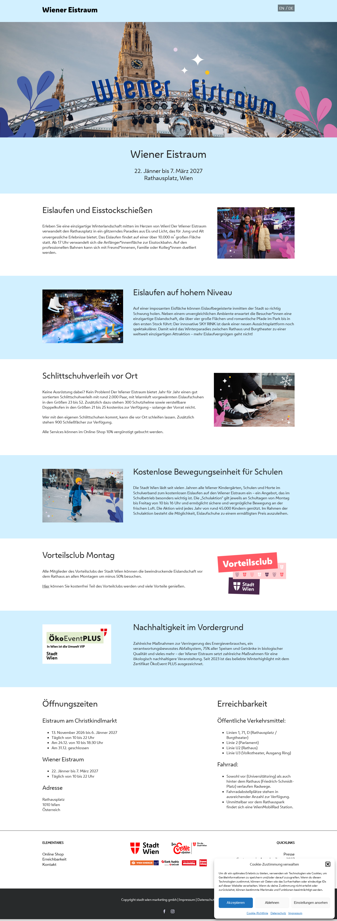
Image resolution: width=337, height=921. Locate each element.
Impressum (295, 913)
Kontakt (49, 864)
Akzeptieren (236, 903)
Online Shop (53, 854)
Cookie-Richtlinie (257, 913)
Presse (289, 854)
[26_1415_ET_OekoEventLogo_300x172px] (76, 623)
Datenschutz (278, 913)
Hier (46, 586)
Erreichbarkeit (54, 859)
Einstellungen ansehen (311, 903)
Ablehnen (272, 903)
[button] (328, 864)
